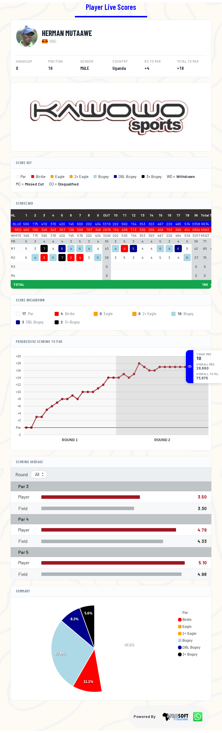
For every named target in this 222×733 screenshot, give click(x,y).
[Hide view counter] (189, 366)
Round (21, 474)
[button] (182, 612)
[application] (111, 397)
